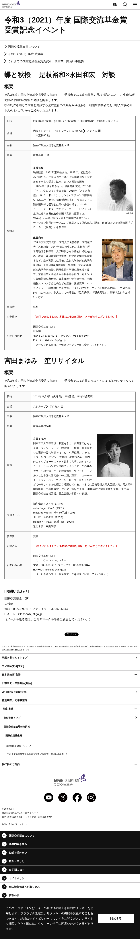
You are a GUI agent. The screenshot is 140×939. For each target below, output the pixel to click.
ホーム (4, 646)
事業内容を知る (17, 646)
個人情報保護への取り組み (24, 886)
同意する (116, 918)
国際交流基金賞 (43, 646)
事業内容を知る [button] (18, 844)
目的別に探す (16, 869)
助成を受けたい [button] (18, 852)
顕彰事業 (30, 646)
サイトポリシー (18, 878)
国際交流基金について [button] (22, 835)
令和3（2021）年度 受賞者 (25, 54)
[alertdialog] (70, 918)
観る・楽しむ (16, 861)
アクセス (92, 130)
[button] (70, 666)
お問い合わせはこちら (13, 824)
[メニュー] (135, 5)
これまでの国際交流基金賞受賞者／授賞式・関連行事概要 (46, 61)
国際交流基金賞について (24, 46)
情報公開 (14, 895)
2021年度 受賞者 (111, 646)
